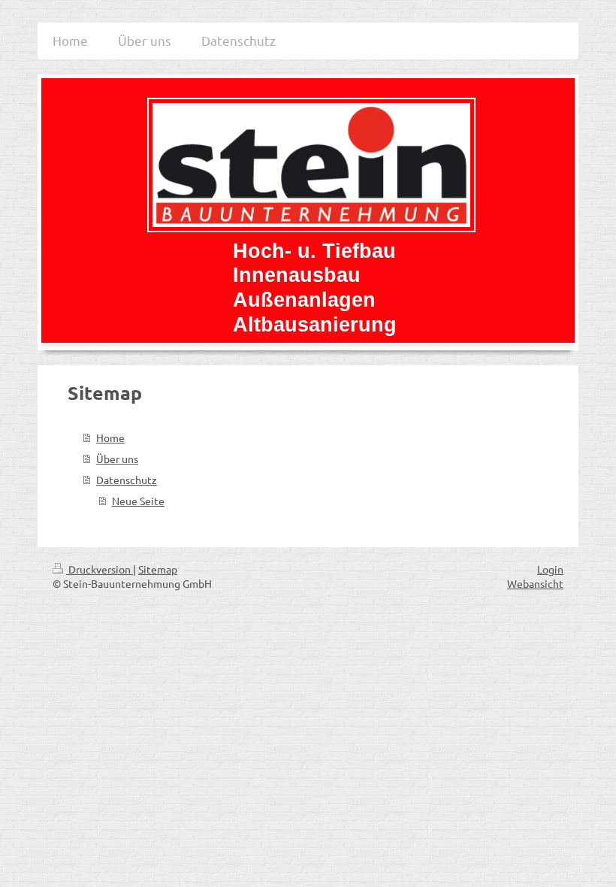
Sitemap (157, 569)
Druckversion (99, 569)
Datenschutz (126, 479)
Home (110, 437)
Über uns (117, 458)
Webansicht (535, 583)
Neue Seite (138, 500)
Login (550, 569)
